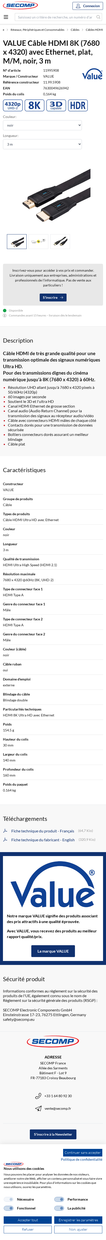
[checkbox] (9, 1199)
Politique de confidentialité (81, 1159)
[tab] (17, 241)
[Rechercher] (98, 17)
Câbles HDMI (94, 30)
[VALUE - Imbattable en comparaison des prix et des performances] (53, 884)
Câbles (75, 30)
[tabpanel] (53, 192)
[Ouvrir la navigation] (6, 17)
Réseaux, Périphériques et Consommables (37, 30)
